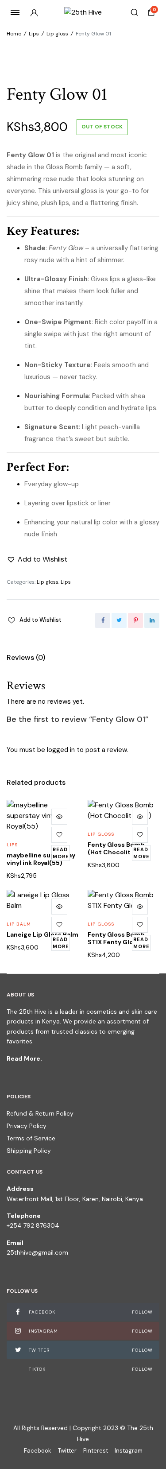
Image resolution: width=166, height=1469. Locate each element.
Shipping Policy (29, 1151)
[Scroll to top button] (152, 1433)
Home (14, 33)
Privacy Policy (26, 1126)
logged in (61, 749)
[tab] (26, 657)
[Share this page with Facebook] (102, 620)
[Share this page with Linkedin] (151, 620)
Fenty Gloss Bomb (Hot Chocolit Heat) (119, 848)
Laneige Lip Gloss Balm (42, 934)
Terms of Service (31, 1138)
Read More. (24, 1058)
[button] (37, 559)
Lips (34, 33)
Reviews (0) (26, 657)
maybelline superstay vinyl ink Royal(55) (41, 859)
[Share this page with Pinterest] (135, 620)
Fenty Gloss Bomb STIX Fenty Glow (116, 938)
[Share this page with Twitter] (119, 620)
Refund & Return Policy (40, 1113)
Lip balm (19, 924)
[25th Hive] (83, 12)
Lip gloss (57, 33)
